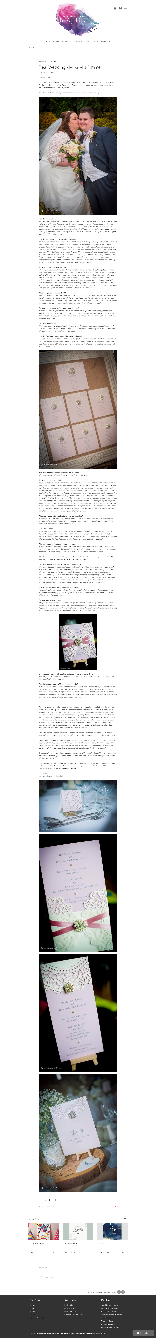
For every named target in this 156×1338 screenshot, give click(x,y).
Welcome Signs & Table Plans (111, 1327)
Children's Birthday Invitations (111, 1315)
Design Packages (70, 1311)
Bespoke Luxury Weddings (73, 1315)
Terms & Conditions (37, 1318)
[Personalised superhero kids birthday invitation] (43, 1231)
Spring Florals (71, 1243)
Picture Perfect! (37, 1243)
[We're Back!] (112, 1231)
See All (125, 1219)
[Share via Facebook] (40, 1200)
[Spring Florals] (78, 1231)
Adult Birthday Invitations (110, 1305)
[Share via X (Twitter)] (45, 1200)
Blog (32, 1308)
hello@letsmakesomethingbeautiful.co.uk (90, 1334)
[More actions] (116, 61)
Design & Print (69, 1305)
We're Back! (105, 1243)
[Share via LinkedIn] (50, 1200)
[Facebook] (119, 1292)
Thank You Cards (107, 1321)
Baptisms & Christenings (110, 1311)
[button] (115, 8)
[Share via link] (55, 1200)
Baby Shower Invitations (109, 1308)
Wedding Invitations (108, 1324)
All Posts (31, 47)
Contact (33, 1311)
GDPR (32, 1315)
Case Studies (69, 1308)
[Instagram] (123, 1292)
